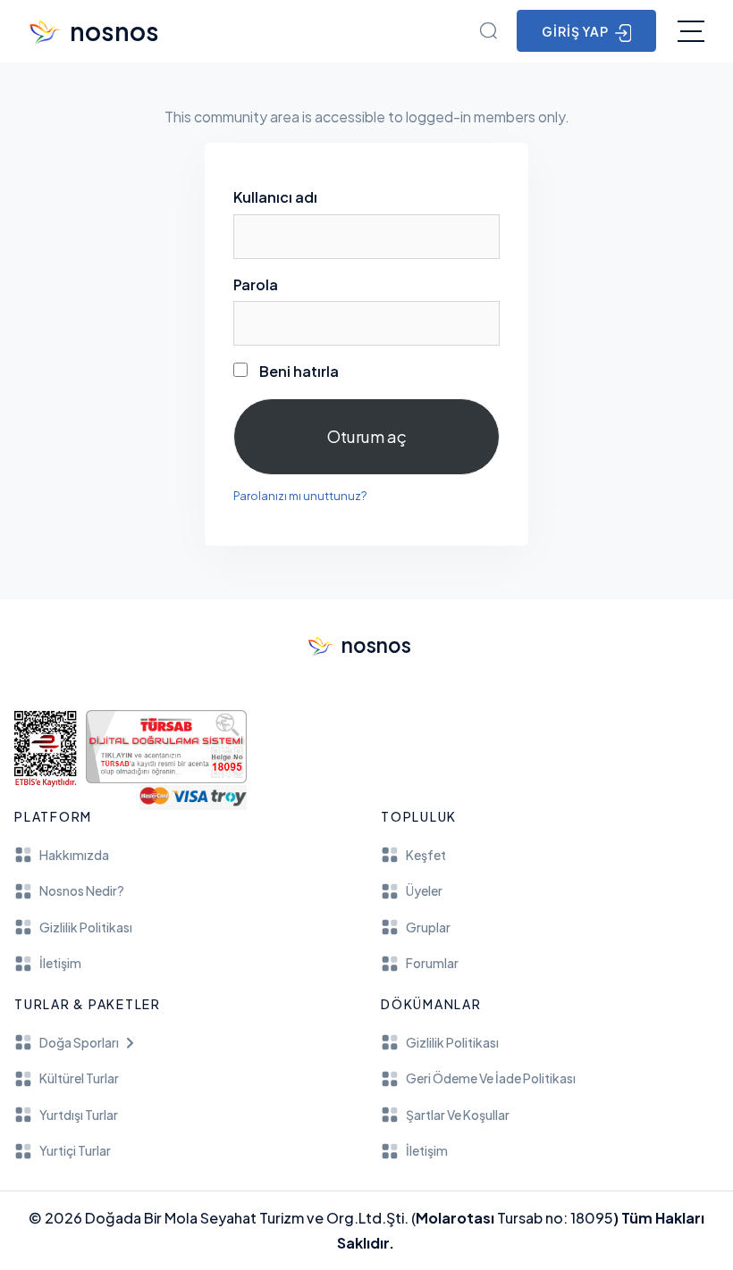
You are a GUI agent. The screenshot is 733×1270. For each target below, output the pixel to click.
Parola (255, 284)
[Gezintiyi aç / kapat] (691, 31)
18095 (591, 1217)
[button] (183, 1043)
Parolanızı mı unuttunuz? (299, 496)
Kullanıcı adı (275, 197)
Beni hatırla (298, 371)
